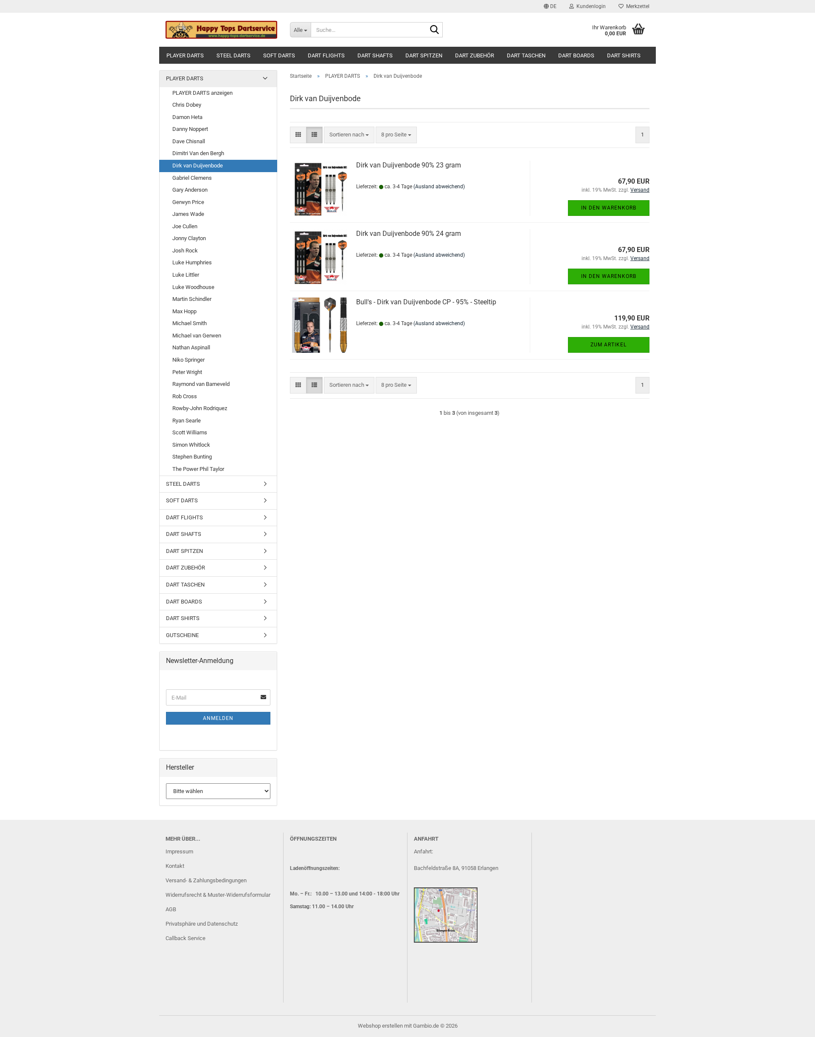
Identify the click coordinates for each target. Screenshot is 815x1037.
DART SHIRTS (624, 55)
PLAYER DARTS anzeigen (202, 93)
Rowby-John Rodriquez (199, 408)
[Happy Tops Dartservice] (221, 30)
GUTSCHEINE (182, 635)
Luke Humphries (192, 262)
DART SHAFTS (375, 55)
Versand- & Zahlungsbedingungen (206, 880)
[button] (550, 6)
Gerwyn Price (188, 202)
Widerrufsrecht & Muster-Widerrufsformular (218, 895)
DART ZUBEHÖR (474, 55)
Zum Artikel (608, 345)
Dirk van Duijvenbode (197, 165)
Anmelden (218, 718)
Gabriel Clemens (192, 178)
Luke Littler (185, 275)
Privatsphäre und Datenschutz (202, 924)
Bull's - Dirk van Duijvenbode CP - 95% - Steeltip (426, 302)
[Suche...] (435, 30)
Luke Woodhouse (193, 287)
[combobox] (349, 135)
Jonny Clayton (189, 238)
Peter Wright (187, 372)
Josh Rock (185, 250)
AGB (171, 909)
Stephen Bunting (192, 456)
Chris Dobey (186, 105)
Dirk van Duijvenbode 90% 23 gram (408, 165)
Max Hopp (184, 311)
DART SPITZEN (423, 55)
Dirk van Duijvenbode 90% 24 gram (408, 234)
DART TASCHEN (526, 55)
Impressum (179, 851)
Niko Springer (188, 360)
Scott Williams (189, 432)
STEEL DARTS (233, 55)
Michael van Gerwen (196, 335)
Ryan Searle (186, 420)
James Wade (188, 214)
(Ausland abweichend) (439, 187)
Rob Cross (184, 396)
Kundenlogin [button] (590, 6)
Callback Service (185, 938)
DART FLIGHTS (326, 55)
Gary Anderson (190, 190)
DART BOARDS (576, 55)
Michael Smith (189, 323)
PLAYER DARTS (185, 55)
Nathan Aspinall (191, 347)
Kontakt (175, 866)
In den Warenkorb (608, 208)
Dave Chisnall (188, 141)
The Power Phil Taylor (198, 469)
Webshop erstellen (380, 1026)
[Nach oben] (791, 1024)
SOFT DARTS (279, 55)
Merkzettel (636, 6)
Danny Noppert (190, 129)
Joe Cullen (184, 226)
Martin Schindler (191, 299)
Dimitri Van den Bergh (198, 153)
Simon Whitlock (191, 445)
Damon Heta (187, 117)
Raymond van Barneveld (201, 384)
